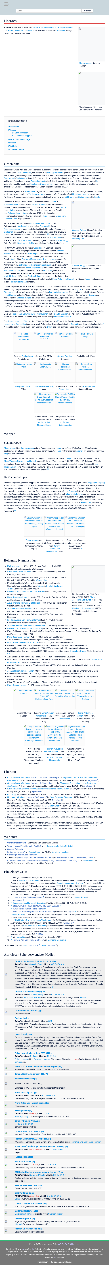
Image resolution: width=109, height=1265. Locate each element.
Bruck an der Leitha (25, 243)
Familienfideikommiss (58, 292)
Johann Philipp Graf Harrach (19, 608)
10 (17, 510)
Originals (71, 911)
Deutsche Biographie (57, 939)
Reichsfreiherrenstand (17, 213)
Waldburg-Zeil (78, 238)
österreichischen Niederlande (54, 758)
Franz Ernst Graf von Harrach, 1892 (33, 857)
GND (26, 945)
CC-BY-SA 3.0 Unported (68, 1244)
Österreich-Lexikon (60, 851)
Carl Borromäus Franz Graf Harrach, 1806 (73, 857)
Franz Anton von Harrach (63, 278)
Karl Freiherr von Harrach (41, 223)
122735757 (34, 945)
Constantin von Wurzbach (18, 777)
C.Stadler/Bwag (36, 964)
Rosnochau (17, 313)
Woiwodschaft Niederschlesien (44, 423)
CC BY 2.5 (51, 1055)
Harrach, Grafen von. (36, 797)
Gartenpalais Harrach (44, 386)
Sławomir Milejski (37, 1174)
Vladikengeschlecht (36, 194)
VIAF (44, 945)
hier (23, 1249)
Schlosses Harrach (32, 997)
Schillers (50, 585)
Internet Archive (80, 897)
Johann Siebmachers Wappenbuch (53, 548)
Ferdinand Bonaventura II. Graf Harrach (24, 628)
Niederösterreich (11, 204)
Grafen (30, 30)
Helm (59, 450)
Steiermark (83, 196)
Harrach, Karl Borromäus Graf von (28, 939)
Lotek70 (32, 1113)
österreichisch (39, 27)
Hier (33, 1249)
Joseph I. (69, 458)
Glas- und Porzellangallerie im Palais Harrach (32, 911)
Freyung (37, 1059)
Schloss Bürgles (24, 297)
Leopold (37, 247)
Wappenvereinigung (96, 482)
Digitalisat (92, 780)
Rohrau (53, 201)
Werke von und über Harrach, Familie (23, 846)
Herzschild (20, 936)
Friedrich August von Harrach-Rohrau (23, 619)
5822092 (51, 945)
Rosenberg (9, 178)
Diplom (12, 210)
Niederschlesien (65, 425)
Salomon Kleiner (55, 1213)
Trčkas (40, 585)
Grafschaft (8, 231)
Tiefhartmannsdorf (60, 313)
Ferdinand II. (45, 226)
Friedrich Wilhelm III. (63, 316)
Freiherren (18, 30)
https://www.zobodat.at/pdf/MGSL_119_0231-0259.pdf (36, 905)
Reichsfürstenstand (18, 281)
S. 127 (38, 934)
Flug (6, 453)
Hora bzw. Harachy (80, 194)
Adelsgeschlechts (65, 27)
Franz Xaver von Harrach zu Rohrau (23, 642)
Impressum (42, 1261)
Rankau (65, 422)
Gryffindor (33, 1055)
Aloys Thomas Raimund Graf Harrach (23, 602)
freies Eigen (33, 253)
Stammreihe (30, 191)
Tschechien (21, 324)
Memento (49, 897)
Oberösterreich (46, 183)
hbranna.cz (17, 900)
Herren (10, 30)
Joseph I (88, 278)
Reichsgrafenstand (12, 229)
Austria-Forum (35, 851)
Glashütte (74, 324)
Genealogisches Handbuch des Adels (29, 902)
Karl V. (63, 207)
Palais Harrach (14, 321)
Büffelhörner (86, 502)
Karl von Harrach (14, 566)
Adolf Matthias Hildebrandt (34, 925)
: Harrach (16, 842)
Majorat (78, 289)
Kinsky (14, 259)
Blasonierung (9, 448)
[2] (53, 986)
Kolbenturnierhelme (73, 493)
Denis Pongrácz (36, 1149)
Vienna (47, 1059)
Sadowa (92, 294)
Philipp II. (46, 215)
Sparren (72, 491)
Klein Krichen (42, 313)
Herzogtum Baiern (55, 172)
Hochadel (60, 30)
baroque (18, 1061)
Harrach (75, 1059)
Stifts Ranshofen (24, 172)
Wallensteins (23, 226)
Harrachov (8, 324)
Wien (26, 321)
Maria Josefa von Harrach (18, 636)
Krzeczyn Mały (21, 1116)
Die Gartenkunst (52, 805)
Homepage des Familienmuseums (27, 897)
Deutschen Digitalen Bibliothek (60, 846)
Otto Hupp (11, 794)
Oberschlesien (64, 389)
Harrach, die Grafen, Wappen (43, 783)
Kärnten (97, 196)
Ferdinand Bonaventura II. (83, 608)
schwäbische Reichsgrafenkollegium (35, 264)
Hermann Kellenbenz (16, 797)
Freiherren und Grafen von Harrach (86, 1141)
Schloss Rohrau (79, 230)
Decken (79, 450)
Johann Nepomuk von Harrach (20, 670)
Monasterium (88, 860)
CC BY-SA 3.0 (48, 339)
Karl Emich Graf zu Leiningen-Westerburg (33, 920)
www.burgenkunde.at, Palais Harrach (29, 908)
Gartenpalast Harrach (24, 1213)
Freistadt (33, 183)
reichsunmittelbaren (34, 267)
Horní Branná (10, 294)
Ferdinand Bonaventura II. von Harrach (39, 259)
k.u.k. (6, 276)
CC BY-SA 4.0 (57, 964)
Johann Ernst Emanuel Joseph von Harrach (26, 625)
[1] (36, 975)
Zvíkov (49, 326)
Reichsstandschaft (12, 270)
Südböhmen (21, 178)
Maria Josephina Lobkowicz (83, 598)
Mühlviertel (69, 196)
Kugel (58, 448)
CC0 (50, 1021)
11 (81, 548)
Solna (17, 1198)
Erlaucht (38, 276)
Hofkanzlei (13, 276)
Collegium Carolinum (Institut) (70, 883)
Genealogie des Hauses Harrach (21, 854)
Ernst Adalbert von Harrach (19, 571)
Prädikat (31, 276)
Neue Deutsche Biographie (61, 797)
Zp (43, 339)
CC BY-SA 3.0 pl (54, 1195)
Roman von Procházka (29, 880)
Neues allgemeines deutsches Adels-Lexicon (49, 788)
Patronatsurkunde (38, 180)
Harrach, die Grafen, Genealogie (45, 777)
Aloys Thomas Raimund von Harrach (20, 461)
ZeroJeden (34, 1195)
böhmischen (51, 27)
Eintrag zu (15, 851)
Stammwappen (85, 62)
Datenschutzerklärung (61, 1261)
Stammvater (55, 237)
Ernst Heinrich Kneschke (18, 788)
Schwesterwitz (29, 313)
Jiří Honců (33, 1164)
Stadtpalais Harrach (23, 386)
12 (8, 653)
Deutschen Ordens (78, 650)
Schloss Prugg (78, 265)
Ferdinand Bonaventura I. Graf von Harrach (26, 591)
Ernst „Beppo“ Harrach (17, 685)
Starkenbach (9, 292)
